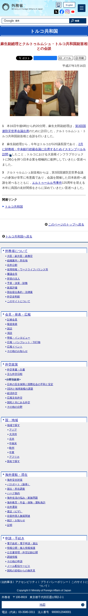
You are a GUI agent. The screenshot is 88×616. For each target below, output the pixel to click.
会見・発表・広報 (18, 314)
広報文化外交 (14, 397)
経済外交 (12, 393)
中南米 (13, 443)
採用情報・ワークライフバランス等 (27, 269)
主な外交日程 (14, 374)
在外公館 (12, 265)
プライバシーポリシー (54, 582)
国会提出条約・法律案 (20, 292)
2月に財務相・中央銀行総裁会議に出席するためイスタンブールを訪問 (44, 149)
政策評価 (12, 287)
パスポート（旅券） (18, 484)
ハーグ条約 (13, 493)
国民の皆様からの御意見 (21, 570)
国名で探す (13, 461)
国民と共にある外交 (18, 402)
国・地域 (11, 420)
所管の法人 (13, 278)
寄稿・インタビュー (18, 337)
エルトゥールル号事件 (47, 182)
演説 (9, 333)
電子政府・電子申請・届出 (22, 543)
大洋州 (13, 434)
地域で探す (13, 425)
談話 (9, 328)
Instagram (67, 12)
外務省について (16, 251)
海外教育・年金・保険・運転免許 (26, 502)
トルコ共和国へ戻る (18, 236)
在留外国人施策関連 (18, 516)
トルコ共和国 (14, 206)
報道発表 (12, 324)
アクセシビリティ (26, 582)
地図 (42, 604)
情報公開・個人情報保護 (21, 548)
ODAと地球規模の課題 (20, 388)
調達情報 (12, 557)
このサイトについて (18, 301)
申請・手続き (14, 538)
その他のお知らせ (17, 351)
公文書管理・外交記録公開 (22, 552)
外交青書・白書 (16, 369)
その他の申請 (14, 561)
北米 (11, 439)
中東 (11, 452)
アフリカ (14, 457)
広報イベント (14, 346)
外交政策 (11, 364)
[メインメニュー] (81, 8)
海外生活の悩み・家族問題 (22, 498)
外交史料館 (13, 296)
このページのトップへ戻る (66, 224)
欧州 (11, 448)
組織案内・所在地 (17, 260)
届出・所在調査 (16, 489)
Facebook (62, 12)
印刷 (81, 58)
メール (67, 58)
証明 (9, 525)
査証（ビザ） (14, 511)
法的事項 (6, 582)
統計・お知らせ (16, 520)
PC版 (58, 4)
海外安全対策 (14, 480)
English (69, 5)
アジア (13, 429)
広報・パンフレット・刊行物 (23, 342)
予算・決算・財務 (17, 283)
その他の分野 (14, 407)
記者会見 (12, 319)
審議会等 (12, 274)
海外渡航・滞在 (16, 474)
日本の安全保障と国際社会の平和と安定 (30, 384)
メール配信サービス (18, 566)
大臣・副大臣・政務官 (20, 256)
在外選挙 (12, 507)
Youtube (73, 12)
